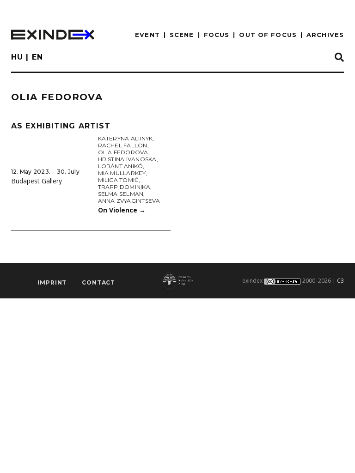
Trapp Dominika (124, 186)
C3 (340, 281)
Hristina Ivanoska (127, 159)
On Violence (122, 210)
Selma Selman (121, 193)
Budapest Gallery (36, 180)
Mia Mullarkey (122, 173)
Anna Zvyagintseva (129, 200)
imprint (52, 282)
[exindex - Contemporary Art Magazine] (52, 34)
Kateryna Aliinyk (125, 138)
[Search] (339, 58)
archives (325, 34)
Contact (98, 282)
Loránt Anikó (120, 166)
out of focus (267, 34)
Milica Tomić (118, 179)
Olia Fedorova (123, 152)
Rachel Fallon (122, 145)
